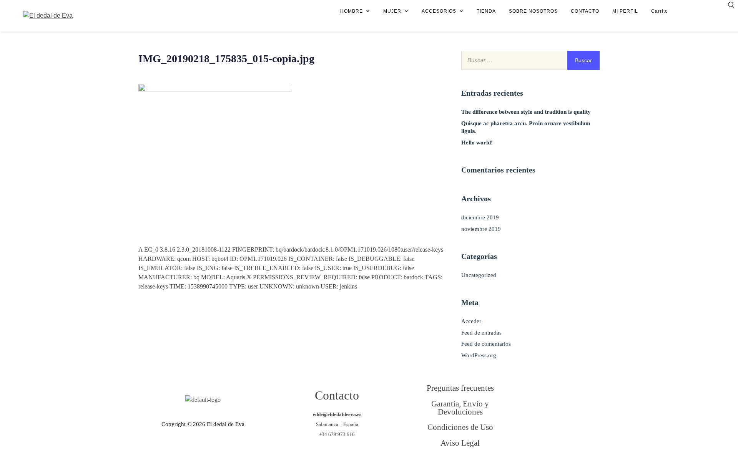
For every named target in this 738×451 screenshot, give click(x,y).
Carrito (659, 11)
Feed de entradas (481, 333)
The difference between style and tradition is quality (526, 112)
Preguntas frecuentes (460, 387)
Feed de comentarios (486, 344)
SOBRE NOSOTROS (533, 11)
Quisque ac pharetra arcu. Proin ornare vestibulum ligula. (525, 127)
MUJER (392, 11)
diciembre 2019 (480, 217)
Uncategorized (478, 275)
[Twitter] (572, 400)
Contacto (337, 395)
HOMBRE (351, 11)
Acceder (471, 321)
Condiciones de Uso (460, 427)
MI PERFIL (625, 11)
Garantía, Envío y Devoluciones (460, 407)
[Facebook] (541, 400)
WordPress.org (478, 355)
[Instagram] (541, 431)
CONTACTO (585, 11)
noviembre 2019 (481, 229)
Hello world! (477, 142)
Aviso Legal (460, 442)
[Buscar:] (530, 60)
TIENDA (486, 11)
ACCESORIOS (439, 11)
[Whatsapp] (572, 431)
